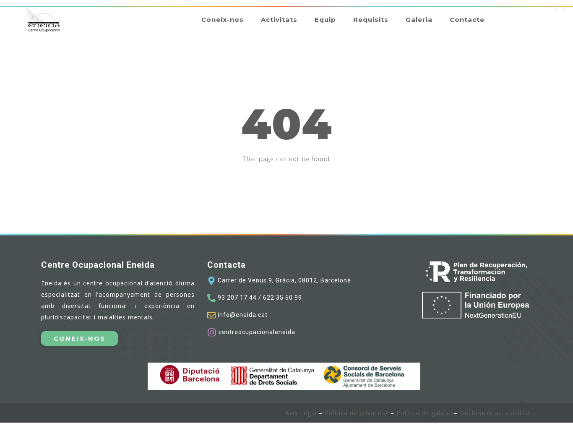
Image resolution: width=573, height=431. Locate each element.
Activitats (279, 19)
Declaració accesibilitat (496, 413)
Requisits (370, 19)
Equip (325, 19)
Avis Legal (301, 413)
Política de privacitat (355, 413)
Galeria (419, 19)
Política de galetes (425, 413)
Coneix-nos (222, 19)
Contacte (467, 19)
